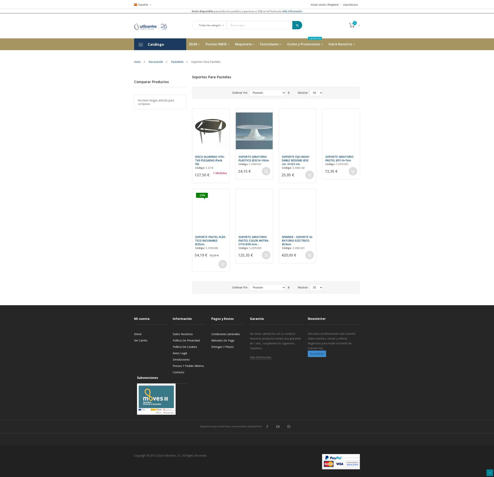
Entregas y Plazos (222, 347)
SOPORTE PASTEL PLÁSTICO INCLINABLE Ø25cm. (210, 240)
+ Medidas (220, 173)
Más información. (261, 357)
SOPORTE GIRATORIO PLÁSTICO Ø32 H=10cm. (254, 158)
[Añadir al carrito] (266, 171)
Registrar (333, 4)
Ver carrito (140, 340)
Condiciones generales (225, 334)
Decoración (156, 62)
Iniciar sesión (318, 4)
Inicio (137, 62)
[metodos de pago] (341, 461)
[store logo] (153, 25)
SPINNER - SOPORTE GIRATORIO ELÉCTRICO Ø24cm (297, 240)
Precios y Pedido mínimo (188, 366)
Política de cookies (185, 347)
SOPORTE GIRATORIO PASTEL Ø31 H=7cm (339, 158)
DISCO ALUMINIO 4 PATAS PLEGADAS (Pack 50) (210, 160)
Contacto (178, 372)
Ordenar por (240, 92)
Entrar (138, 334)
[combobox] (262, 25)
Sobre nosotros (183, 334)
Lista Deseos (350, 4)
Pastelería (177, 62)
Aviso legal (180, 353)
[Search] (297, 25)
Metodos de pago (222, 340)
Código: (200, 167)
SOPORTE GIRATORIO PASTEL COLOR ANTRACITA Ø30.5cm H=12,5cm (254, 240)
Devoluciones (181, 359)
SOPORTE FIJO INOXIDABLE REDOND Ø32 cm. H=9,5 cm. (296, 160)
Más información (292, 11)
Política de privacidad (186, 340)
